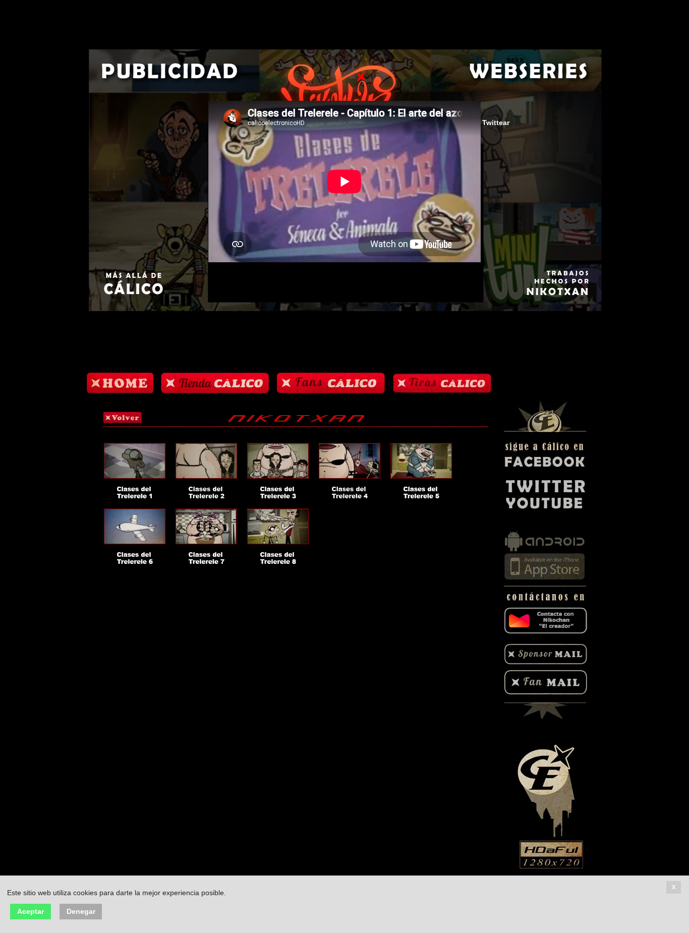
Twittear (495, 123)
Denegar (81, 911)
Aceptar (30, 911)
